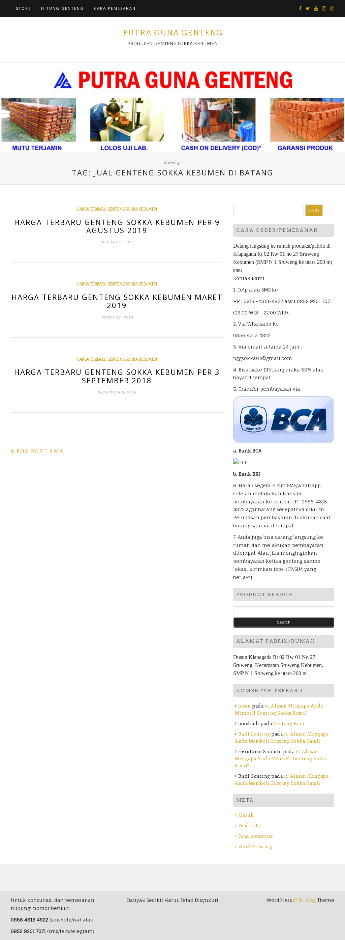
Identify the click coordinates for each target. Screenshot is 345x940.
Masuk (245, 815)
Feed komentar (255, 836)
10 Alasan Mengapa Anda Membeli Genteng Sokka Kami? (281, 759)
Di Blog (306, 900)
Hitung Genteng (62, 8)
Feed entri (250, 826)
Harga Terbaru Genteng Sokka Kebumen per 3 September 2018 (117, 376)
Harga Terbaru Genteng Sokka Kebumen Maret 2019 (117, 301)
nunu (244, 706)
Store (23, 8)
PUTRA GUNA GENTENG (173, 32)
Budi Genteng (254, 734)
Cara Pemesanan (115, 8)
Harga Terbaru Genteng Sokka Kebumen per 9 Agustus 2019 (117, 226)
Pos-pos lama (40, 451)
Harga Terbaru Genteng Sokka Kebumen (117, 209)
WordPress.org (255, 847)
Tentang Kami (289, 723)
